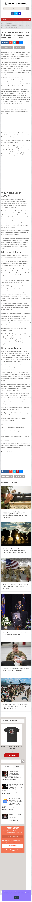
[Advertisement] (16, 123)
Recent (7, 767)
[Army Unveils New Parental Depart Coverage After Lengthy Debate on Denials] (16, 654)
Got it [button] (16, 897)
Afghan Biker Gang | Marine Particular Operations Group (14, 773)
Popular (18, 767)
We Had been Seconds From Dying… (15, 815)
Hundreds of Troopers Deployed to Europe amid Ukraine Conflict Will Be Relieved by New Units (15, 586)
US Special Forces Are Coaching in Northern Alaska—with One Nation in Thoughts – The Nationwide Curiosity (15, 801)
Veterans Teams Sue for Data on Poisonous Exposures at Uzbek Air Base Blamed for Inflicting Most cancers (16, 706)
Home (2, 23)
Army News (8, 23)
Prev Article (8, 47)
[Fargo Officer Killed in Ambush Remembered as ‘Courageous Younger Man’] (16, 612)
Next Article (19, 47)
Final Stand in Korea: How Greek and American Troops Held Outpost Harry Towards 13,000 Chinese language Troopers (16, 550)
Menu (4, 19)
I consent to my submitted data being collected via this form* (12, 841)
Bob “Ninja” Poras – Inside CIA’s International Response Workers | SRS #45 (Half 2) (16, 787)
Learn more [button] (24, 893)
